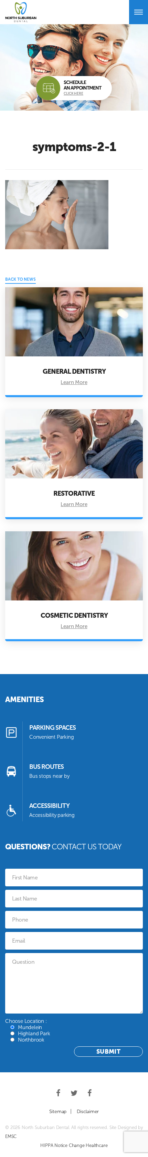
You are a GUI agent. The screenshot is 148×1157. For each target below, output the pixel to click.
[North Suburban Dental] (20, 12)
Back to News (20, 279)
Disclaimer (88, 1111)
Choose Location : (27, 1030)
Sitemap (58, 1111)
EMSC (11, 1136)
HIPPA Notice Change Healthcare (73, 1145)
